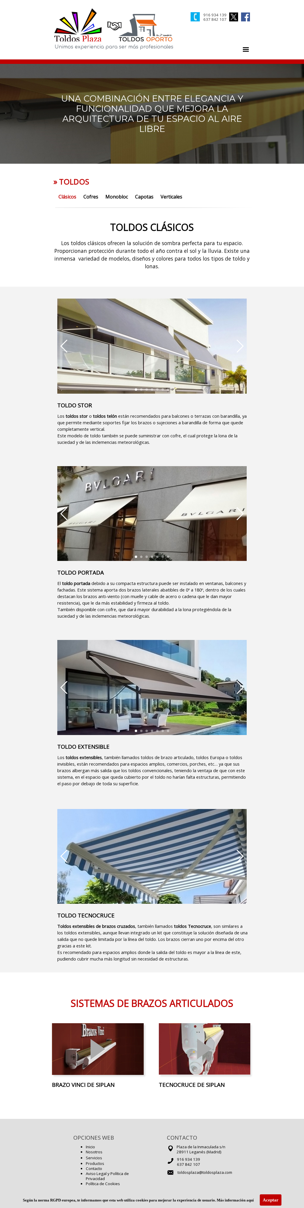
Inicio (90, 1146)
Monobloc (116, 196)
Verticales (171, 196)
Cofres (90, 196)
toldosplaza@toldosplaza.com (205, 1172)
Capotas (144, 196)
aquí (250, 1200)
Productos (95, 1163)
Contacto (94, 1168)
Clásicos (67, 196)
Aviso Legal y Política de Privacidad (107, 1176)
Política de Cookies (103, 1183)
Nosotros (94, 1152)
